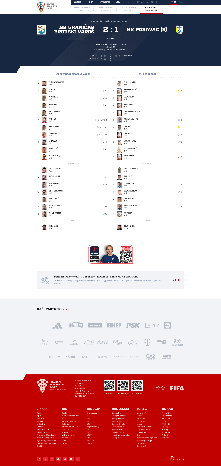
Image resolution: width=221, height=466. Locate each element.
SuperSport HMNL (117, 430)
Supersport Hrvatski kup (119, 416)
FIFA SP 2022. (166, 424)
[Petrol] (95, 325)
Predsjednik (40, 419)
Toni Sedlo (128, 134)
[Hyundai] (176, 342)
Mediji (118, 2)
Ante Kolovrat (54, 112)
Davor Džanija (54, 206)
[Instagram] (138, 2)
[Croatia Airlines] (88, 342)
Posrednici (65, 438)
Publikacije (165, 435)
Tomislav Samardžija (132, 112)
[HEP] (114, 325)
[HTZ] (44, 342)
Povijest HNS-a (166, 413)
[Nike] (57, 325)
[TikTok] (156, 2)
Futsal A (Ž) (90, 441)
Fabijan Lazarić (130, 82)
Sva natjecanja (116, 438)
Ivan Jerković (129, 198)
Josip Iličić (128, 213)
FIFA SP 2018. (166, 421)
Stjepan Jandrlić (55, 176)
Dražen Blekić (129, 226)
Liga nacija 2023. (167, 427)
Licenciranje (65, 430)
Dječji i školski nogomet (144, 427)
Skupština (40, 427)
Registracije (65, 432)
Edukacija (140, 416)
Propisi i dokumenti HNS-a (70, 427)
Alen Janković (54, 184)
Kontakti (39, 446)
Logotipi (64, 443)
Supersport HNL (116, 413)
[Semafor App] (110, 263)
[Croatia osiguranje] (73, 342)
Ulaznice (77, 2)
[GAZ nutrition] (151, 356)
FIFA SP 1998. (166, 419)
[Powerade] (162, 342)
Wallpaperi (165, 438)
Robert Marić (54, 198)
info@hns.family (84, 391)
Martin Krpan (54, 126)
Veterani (139, 424)
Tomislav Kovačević (56, 82)
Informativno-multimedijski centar (147, 438)
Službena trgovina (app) (144, 441)
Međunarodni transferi (68, 435)
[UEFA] (160, 388)
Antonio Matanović (56, 191)
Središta (64, 413)
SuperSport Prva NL (118, 421)
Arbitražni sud (66, 424)
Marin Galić (53, 104)
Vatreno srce (105, 2)
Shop (91, 2)
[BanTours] (118, 356)
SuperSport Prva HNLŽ (118, 427)
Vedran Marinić (55, 213)
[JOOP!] (54, 356)
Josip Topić (53, 134)
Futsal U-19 (90, 443)
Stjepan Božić (129, 97)
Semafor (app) (141, 446)
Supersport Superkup (118, 419)
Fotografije (165, 430)
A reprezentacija (92, 413)
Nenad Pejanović (130, 90)
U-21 (88, 416)
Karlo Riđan (128, 104)
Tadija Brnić (53, 226)
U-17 (88, 421)
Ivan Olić (127, 126)
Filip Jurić (52, 90)
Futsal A (89, 438)
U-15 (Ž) (89, 435)
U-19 (88, 419)
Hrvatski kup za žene (118, 432)
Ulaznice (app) (141, 443)
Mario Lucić (53, 148)
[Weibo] (147, 2)
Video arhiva (166, 432)
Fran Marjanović (130, 148)
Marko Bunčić (129, 156)
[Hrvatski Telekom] (147, 342)
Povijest (39, 413)
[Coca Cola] (103, 342)
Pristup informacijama (43, 430)
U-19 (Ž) (89, 430)
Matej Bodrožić (55, 169)
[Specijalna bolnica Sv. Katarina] (135, 356)
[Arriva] (102, 356)
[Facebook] (128, 2)
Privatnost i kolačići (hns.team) (46, 438)
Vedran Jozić (54, 156)
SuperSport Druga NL (118, 424)
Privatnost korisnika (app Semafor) (47, 443)
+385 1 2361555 (82, 388)
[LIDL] (167, 325)
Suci (63, 419)
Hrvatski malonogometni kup (121, 435)
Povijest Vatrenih (167, 416)
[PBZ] (152, 325)
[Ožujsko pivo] (76, 325)
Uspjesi (39, 416)
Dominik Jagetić (130, 184)
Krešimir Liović (129, 119)
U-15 (88, 424)
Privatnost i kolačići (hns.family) (46, 435)
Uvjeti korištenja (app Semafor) (46, 441)
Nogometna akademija (69, 421)
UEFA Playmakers (142, 432)
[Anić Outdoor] (86, 356)
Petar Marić (53, 97)
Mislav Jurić (53, 141)
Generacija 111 (141, 413)
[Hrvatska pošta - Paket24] (59, 342)
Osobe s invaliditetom (143, 430)
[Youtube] (142, 2)
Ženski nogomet (142, 421)
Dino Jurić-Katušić (131, 169)
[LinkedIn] (151, 2)
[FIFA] (177, 388)
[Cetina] (132, 342)
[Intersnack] (117, 342)
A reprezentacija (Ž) (93, 427)
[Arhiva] (181, 9)
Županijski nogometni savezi (70, 416)
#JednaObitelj (141, 419)
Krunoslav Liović (130, 206)
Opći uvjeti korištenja (43, 432)
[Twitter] (133, 2)
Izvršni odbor (41, 424)
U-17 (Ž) (89, 432)
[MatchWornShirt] (167, 356)
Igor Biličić (53, 119)
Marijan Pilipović (130, 141)
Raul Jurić (128, 176)
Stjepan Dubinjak (130, 191)
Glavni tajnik (40, 421)
